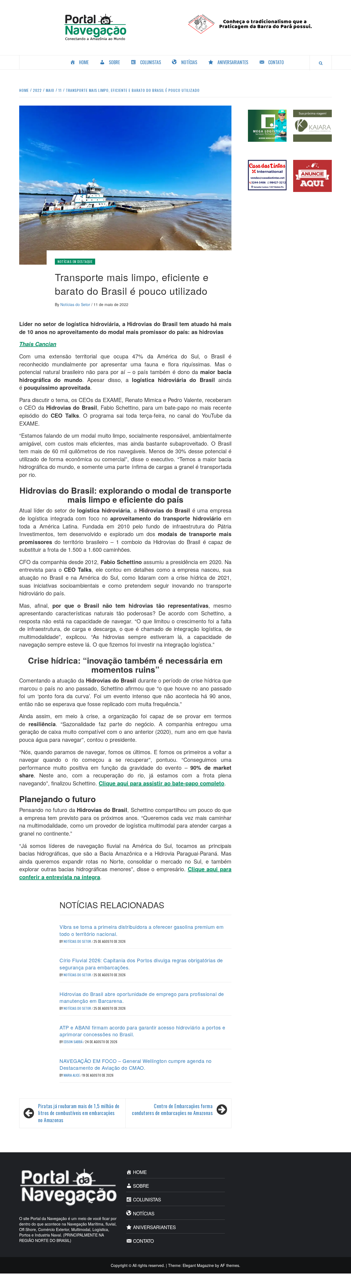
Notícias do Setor (75, 304)
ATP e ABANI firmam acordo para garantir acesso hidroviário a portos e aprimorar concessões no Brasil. (142, 1031)
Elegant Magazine (198, 1265)
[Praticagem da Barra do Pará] (256, 23)
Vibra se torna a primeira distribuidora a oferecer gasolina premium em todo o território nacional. (141, 930)
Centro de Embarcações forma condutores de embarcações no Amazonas (172, 1110)
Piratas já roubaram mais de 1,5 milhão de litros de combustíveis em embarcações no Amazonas (78, 1113)
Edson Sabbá (73, 1041)
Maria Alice (72, 1075)
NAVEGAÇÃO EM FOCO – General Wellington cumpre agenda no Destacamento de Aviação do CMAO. (136, 1064)
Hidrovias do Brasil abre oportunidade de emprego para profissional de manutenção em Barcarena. (142, 997)
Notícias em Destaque (75, 261)
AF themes (229, 1265)
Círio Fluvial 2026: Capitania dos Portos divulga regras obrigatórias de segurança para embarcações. (141, 963)
